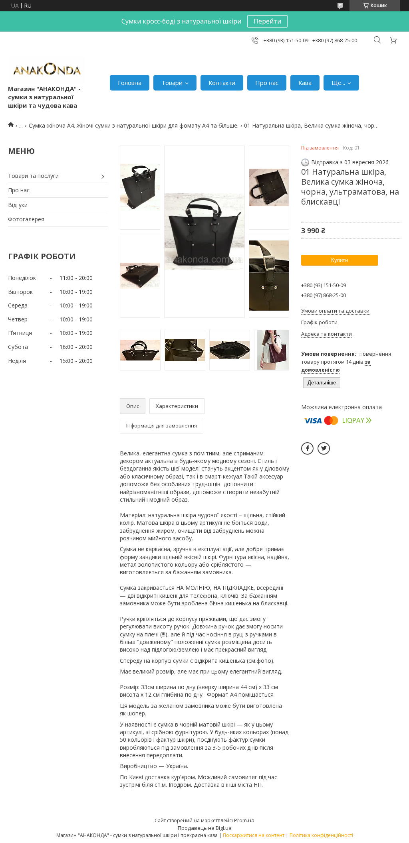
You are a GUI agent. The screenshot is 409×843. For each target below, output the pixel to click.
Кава (305, 83)
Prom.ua (244, 820)
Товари (172, 83)
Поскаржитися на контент (253, 835)
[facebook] (307, 448)
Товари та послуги (33, 175)
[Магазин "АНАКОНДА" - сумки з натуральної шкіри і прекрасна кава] (46, 70)
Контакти (221, 83)
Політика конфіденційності (321, 835)
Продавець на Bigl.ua (205, 827)
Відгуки (18, 205)
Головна (129, 83)
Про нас (266, 83)
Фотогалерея (26, 219)
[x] (324, 448)
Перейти (267, 21)
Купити (339, 260)
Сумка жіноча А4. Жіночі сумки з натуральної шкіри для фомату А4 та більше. (133, 125)
